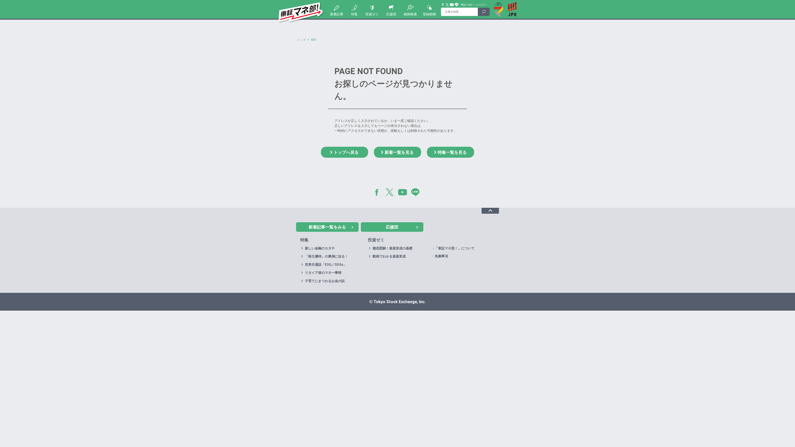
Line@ (457, 5)
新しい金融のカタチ (320, 248)
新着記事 (336, 14)
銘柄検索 (410, 14)
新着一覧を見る (399, 152)
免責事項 (441, 256)
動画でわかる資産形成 (389, 256)
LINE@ (417, 193)
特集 (354, 14)
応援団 (391, 14)
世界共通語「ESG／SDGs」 (326, 265)
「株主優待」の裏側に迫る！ (326, 256)
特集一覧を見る (452, 152)
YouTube (452, 5)
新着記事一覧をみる (327, 227)
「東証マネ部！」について (471, 5)
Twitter (447, 5)
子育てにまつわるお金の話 (325, 281)
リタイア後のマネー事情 (323, 273)
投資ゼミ (372, 14)
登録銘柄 (429, 14)
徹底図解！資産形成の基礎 (392, 248)
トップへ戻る (346, 152)
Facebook (443, 5)
